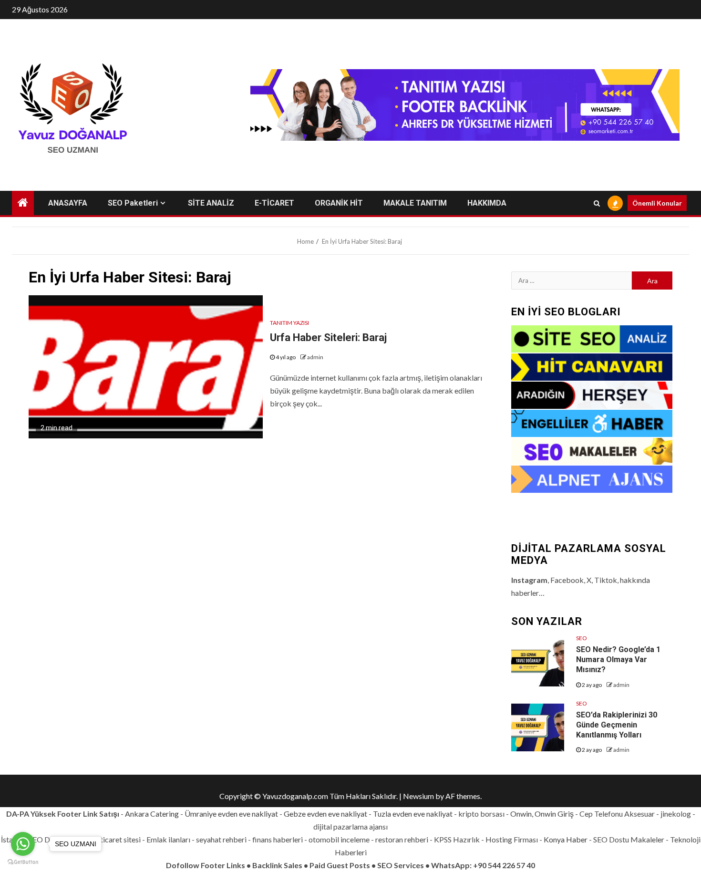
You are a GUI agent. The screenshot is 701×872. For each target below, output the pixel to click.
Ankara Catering (152, 813)
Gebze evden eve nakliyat (325, 813)
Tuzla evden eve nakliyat (413, 813)
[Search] (597, 203)
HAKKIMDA (486, 203)
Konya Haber (566, 839)
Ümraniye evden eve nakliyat (231, 813)
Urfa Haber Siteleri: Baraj (328, 337)
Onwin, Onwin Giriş (542, 813)
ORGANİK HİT (339, 203)
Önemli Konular (657, 203)
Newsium (418, 795)
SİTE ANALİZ (211, 203)
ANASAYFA (67, 203)
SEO (581, 638)
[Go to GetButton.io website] (23, 862)
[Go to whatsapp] (23, 844)
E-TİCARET (274, 203)
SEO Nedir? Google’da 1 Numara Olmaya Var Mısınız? (618, 659)
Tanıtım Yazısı (289, 322)
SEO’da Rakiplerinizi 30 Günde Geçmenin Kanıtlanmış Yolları (616, 724)
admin (315, 357)
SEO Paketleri (133, 203)
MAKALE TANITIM (415, 203)
